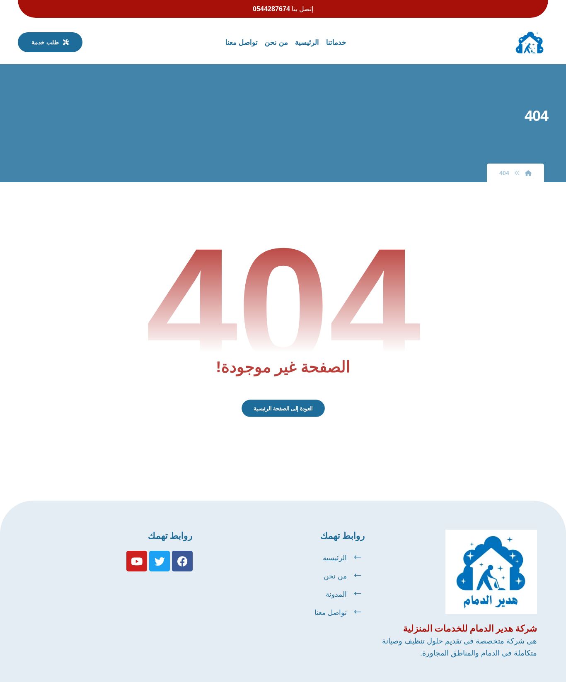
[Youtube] (136, 561)
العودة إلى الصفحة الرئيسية (282, 408)
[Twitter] (159, 561)
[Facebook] (182, 561)
